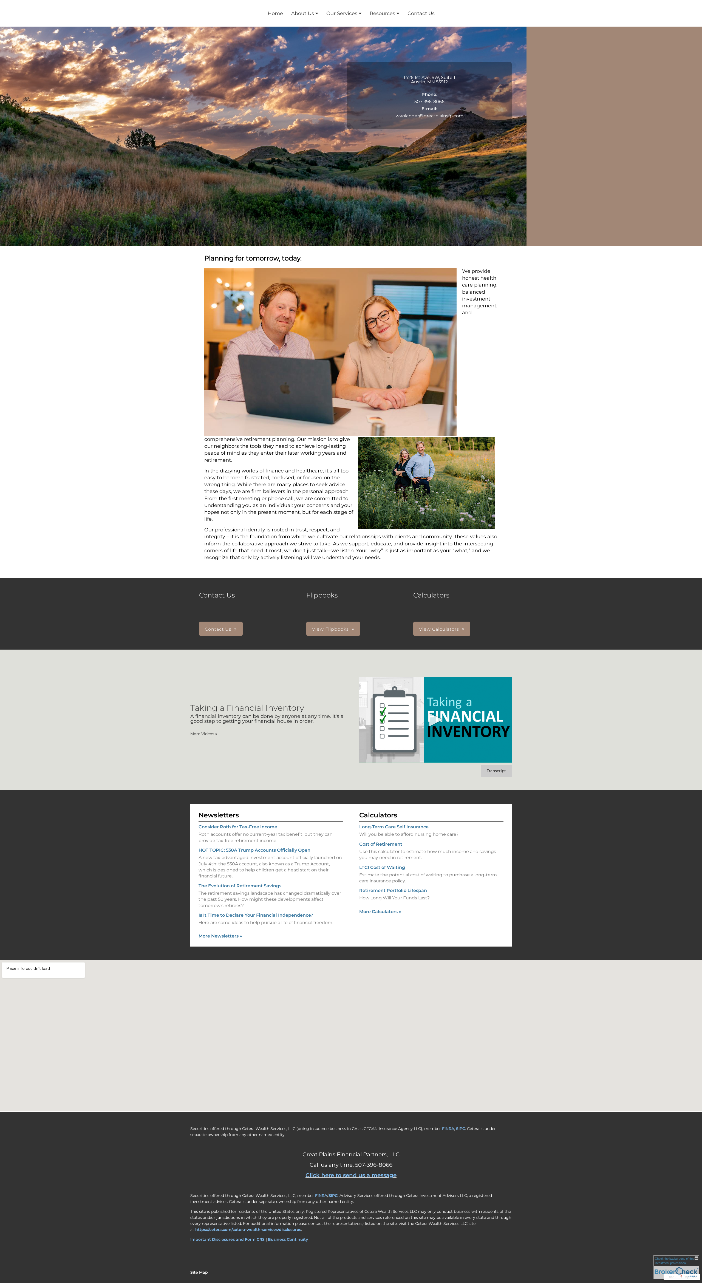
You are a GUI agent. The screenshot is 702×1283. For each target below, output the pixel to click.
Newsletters (219, 815)
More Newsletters (220, 936)
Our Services (341, 13)
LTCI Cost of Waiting (382, 867)
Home (275, 13)
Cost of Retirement (380, 844)
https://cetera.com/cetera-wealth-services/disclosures (248, 1229)
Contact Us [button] (218, 629)
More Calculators (380, 911)
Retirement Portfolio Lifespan (393, 890)
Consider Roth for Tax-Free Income (238, 826)
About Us (302, 13)
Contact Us (421, 13)
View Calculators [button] (439, 629)
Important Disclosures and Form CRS (227, 1239)
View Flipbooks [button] (330, 629)
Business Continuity (288, 1239)
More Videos (203, 734)
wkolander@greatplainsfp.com (429, 115)
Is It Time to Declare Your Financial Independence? (256, 915)
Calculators (378, 815)
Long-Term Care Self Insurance (394, 826)
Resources (382, 13)
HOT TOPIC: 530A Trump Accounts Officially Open (254, 850)
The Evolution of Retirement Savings (240, 885)
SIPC (460, 1128)
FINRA (448, 1128)
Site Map (199, 1272)
